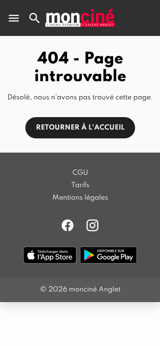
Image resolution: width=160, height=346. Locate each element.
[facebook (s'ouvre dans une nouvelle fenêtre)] (67, 225)
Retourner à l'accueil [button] (80, 127)
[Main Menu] (13, 18)
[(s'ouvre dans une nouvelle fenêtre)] (49, 255)
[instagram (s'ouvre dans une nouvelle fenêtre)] (92, 225)
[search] (35, 18)
